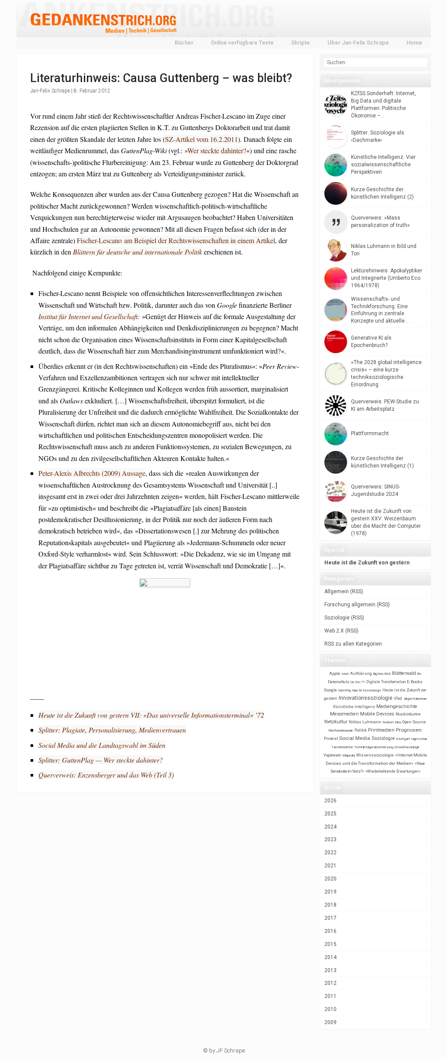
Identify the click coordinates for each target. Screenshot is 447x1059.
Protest (331, 738)
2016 (330, 931)
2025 (330, 814)
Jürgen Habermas (415, 699)
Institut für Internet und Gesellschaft (88, 316)
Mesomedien (344, 714)
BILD (388, 674)
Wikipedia (348, 755)
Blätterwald (404, 673)
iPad (398, 698)
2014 (330, 957)
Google (330, 690)
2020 (330, 879)
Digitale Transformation (386, 682)
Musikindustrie (408, 714)
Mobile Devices (377, 714)
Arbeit (345, 674)
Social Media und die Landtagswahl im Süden (101, 745)
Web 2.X (334, 631)
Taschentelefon (342, 747)
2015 (330, 944)
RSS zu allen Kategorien (353, 644)
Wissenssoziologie (375, 755)
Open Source (414, 721)
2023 (330, 839)
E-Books (415, 681)
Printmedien (381, 730)
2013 (330, 970)
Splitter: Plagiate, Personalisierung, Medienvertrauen (112, 729)
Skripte (300, 42)
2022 (330, 852)
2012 (330, 983)
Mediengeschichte (396, 706)
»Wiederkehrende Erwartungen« (392, 771)
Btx (419, 674)
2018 (330, 905)
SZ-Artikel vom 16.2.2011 (201, 139)
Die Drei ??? (358, 682)
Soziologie (337, 618)
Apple (334, 673)
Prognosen (409, 730)
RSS (356, 591)
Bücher (184, 42)
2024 (330, 827)
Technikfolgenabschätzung (373, 747)
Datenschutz (338, 682)
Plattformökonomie (341, 730)
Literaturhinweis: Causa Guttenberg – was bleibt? (161, 78)
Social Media (354, 738)
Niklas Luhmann (365, 721)
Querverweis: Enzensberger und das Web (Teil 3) (106, 774)
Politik (360, 730)
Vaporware (332, 755)
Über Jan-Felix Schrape (358, 42)
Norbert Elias (391, 722)
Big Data (378, 674)
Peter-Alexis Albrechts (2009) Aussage (91, 473)
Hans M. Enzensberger (366, 690)
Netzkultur (335, 722)
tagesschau (419, 739)
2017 (330, 918)
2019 (330, 892)
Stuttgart (403, 739)
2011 (330, 996)
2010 (330, 1009)
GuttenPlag (344, 690)
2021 (330, 866)
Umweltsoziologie (407, 747)
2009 (330, 1022)
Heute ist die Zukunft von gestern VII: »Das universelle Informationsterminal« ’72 (151, 714)
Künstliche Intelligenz (354, 707)
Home (414, 42)
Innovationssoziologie (365, 698)
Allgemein (336, 591)
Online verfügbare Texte (242, 42)
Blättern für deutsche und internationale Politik (137, 251)
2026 (330, 801)
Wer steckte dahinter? (216, 150)
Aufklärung (361, 673)
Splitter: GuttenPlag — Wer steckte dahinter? (100, 759)
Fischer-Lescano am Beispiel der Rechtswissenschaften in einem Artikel (176, 240)
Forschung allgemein (349, 605)
